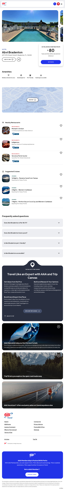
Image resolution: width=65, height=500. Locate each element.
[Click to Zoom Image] (30, 26)
